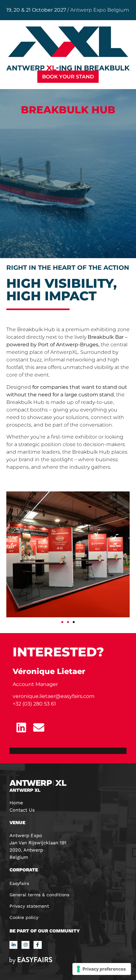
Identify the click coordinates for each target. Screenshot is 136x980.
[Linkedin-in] (13, 945)
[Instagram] (25, 945)
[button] (68, 77)
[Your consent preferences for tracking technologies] (101, 969)
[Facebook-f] (37, 945)
